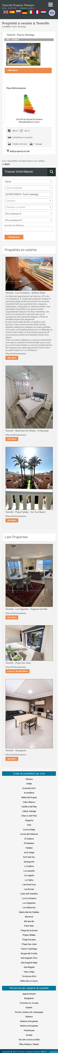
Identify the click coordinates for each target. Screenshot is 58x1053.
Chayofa (29, 820)
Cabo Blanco (29, 802)
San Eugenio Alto (29, 958)
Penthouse (29, 1030)
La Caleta (29, 866)
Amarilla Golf (29, 788)
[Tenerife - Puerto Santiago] (23, 54)
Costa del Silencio (29, 834)
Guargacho (29, 861)
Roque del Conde (29, 953)
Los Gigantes (29, 903)
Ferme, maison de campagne (29, 1012)
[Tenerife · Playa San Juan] (29, 643)
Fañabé (29, 848)
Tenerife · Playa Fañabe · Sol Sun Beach (25, 512)
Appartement (29, 994)
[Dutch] (43, 13)
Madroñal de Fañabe (29, 912)
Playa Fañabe (29, 935)
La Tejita (29, 880)
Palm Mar (29, 926)
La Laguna (29, 875)
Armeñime (29, 793)
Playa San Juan (29, 944)
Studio (29, 1035)
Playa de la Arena (29, 930)
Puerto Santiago (29, 949)
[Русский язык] (18, 13)
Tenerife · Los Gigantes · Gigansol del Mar (26, 609)
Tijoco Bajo (29, 972)
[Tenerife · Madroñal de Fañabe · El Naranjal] (29, 397)
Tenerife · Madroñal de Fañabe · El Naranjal (26, 431)
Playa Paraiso (29, 939)
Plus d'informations (16, 88)
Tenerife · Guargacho (15, 750)
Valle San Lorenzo (29, 981)
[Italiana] (31, 13)
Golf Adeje (29, 852)
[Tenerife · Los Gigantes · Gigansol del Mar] (29, 575)
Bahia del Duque (29, 797)
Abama (29, 779)
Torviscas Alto (29, 976)
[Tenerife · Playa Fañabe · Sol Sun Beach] (29, 478)
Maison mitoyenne (29, 1021)
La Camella (29, 871)
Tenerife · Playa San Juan (18, 663)
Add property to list (20, 151)
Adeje (29, 783)
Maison (29, 1016)
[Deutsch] (24, 13)
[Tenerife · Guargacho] (29, 713)
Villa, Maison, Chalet (29, 1044)
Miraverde (29, 921)
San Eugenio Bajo (29, 962)
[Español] (12, 13)
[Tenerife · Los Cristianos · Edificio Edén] (29, 274)
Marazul (29, 916)
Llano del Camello (29, 893)
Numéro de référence (14, 225)
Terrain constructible (29, 1039)
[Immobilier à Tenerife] (18, 10)
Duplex (29, 1007)
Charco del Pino (29, 816)
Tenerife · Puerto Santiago (20, 34)
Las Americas (29, 884)
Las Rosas (29, 889)
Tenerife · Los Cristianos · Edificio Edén (25, 293)
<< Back (6, 164)
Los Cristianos (29, 898)
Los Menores (29, 907)
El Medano (29, 843)
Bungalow (29, 998)
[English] (5, 13)
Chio (29, 825)
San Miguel (29, 967)
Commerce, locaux (29, 1003)
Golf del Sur (29, 857)
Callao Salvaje (29, 811)
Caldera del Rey (29, 806)
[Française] (37, 13)
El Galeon (29, 839)
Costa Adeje (29, 829)
